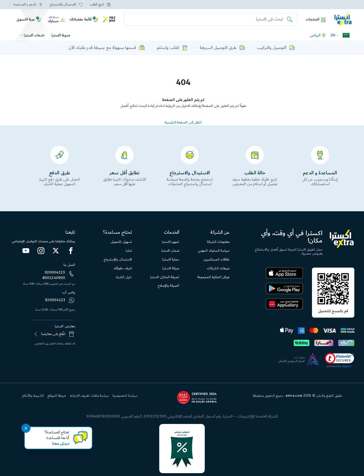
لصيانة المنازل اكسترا (164, 277)
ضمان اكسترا (170, 251)
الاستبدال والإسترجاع (118, 259)
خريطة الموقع (56, 396)
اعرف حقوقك (122, 268)
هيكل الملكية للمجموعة (213, 277)
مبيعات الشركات (218, 268)
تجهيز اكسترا (170, 242)
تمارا (129, 251)
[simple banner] (343, 19)
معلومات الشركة (218, 242)
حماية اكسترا (170, 259)
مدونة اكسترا (60, 35)
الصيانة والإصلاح (168, 285)
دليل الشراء (124, 277)
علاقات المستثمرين (216, 259)
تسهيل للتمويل (121, 242)
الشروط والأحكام (33, 396)
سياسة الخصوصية (125, 396)
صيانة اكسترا (170, 268)
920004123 (55, 272)
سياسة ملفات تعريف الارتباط (89, 396)
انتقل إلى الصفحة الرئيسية (183, 122)
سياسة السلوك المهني (213, 251)
